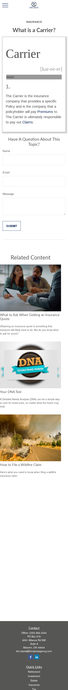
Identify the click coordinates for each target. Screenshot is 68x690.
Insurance (34, 685)
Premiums (45, 112)
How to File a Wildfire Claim (20, 465)
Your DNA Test (10, 392)
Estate (34, 680)
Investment (34, 676)
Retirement (34, 671)
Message (8, 194)
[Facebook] (30, 657)
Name (6, 151)
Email (6, 172)
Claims (27, 122)
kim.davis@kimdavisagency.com (34, 651)
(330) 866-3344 (38, 633)
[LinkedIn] (36, 657)
